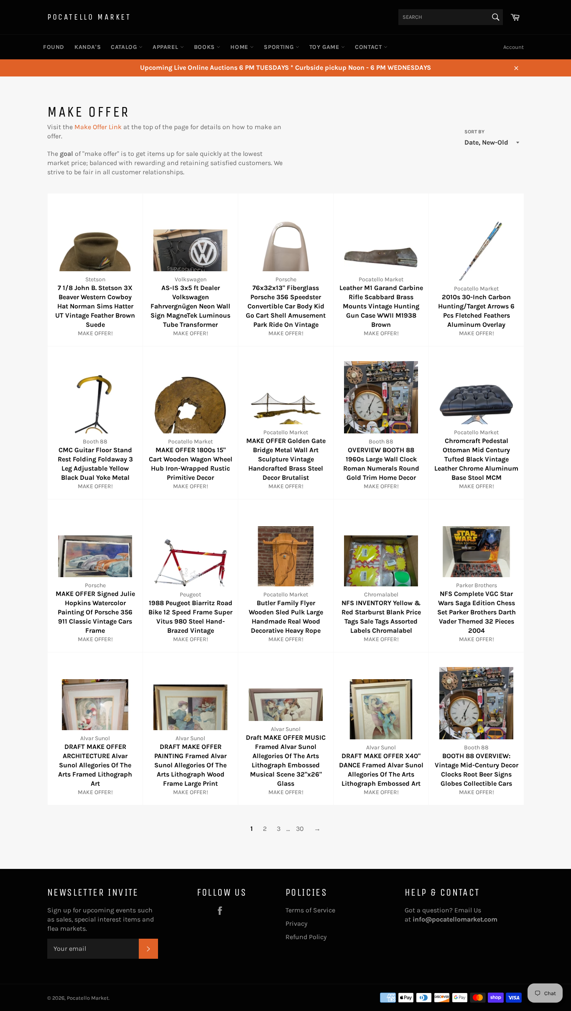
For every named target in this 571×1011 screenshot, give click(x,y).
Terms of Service (310, 910)
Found (53, 47)
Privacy (296, 923)
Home (240, 47)
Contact (369, 47)
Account (513, 47)
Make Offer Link (98, 127)
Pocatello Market (89, 17)
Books (205, 47)
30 (300, 829)
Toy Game (325, 47)
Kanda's (87, 47)
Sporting (279, 47)
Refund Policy (306, 937)
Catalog (125, 47)
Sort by (474, 132)
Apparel (166, 47)
